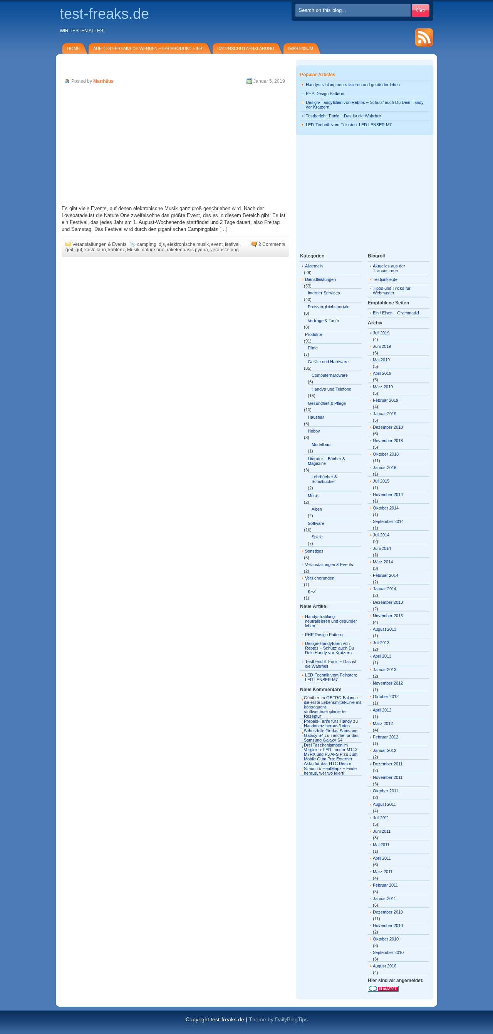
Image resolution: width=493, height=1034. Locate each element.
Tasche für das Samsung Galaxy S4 (331, 737)
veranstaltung (224, 249)
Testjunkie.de (385, 279)
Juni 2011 (382, 831)
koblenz (116, 249)
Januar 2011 (384, 898)
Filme (313, 348)
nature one (153, 249)
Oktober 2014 (386, 508)
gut (78, 249)
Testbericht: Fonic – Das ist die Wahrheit (343, 116)
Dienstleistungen (320, 279)
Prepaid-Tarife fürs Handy (328, 721)
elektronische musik (188, 244)
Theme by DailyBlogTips (278, 1019)
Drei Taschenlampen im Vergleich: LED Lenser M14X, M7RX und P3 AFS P (331, 750)
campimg (146, 244)
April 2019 (382, 373)
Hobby (314, 431)
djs (162, 244)
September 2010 (388, 952)
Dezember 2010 (388, 912)
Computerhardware (330, 375)
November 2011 (387, 777)
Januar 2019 (384, 413)
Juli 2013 (381, 642)
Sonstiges (314, 551)
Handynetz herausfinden (327, 725)
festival (232, 244)
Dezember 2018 (388, 427)
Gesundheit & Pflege (327, 403)
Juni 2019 (382, 346)
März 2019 (383, 386)
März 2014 (383, 562)
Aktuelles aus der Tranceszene (389, 268)
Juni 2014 (382, 548)
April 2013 (382, 656)
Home (73, 48)
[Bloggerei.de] (383, 990)
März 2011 (382, 871)
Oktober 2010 (386, 939)
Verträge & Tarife (323, 320)
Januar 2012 (384, 750)
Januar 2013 (384, 669)
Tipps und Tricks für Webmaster (392, 290)
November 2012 (388, 683)
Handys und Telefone (331, 389)
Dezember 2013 (388, 602)
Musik (133, 249)
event (217, 244)
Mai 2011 (381, 844)
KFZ (312, 591)
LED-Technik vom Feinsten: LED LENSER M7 (349, 124)
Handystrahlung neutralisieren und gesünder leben (353, 84)
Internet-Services (324, 293)
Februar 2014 (385, 575)
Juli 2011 (381, 817)
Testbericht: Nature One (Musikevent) (111, 70)
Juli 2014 (381, 535)
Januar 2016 (384, 467)
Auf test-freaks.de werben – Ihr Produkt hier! (148, 48)
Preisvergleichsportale (328, 306)
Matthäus (103, 81)
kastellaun (95, 249)
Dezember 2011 (387, 764)
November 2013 (388, 615)
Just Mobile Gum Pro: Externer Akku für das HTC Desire (330, 759)
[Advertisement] (175, 145)
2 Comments (271, 244)
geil (69, 249)
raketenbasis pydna (187, 249)
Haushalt (316, 417)
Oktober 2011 (385, 790)
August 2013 (384, 629)
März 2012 (383, 723)
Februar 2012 (385, 737)
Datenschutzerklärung (246, 48)
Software (316, 523)
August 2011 (384, 804)
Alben (317, 509)
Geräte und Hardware (328, 361)
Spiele (317, 537)
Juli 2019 (381, 333)
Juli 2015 (381, 481)
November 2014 (388, 494)
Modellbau (321, 444)
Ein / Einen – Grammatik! (396, 313)
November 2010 (388, 925)
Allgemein (314, 266)
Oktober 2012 (386, 696)
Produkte (313, 334)
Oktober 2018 (386, 454)
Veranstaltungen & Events (99, 244)
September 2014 (388, 521)
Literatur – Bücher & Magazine (326, 461)
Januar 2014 (384, 588)
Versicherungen (319, 578)
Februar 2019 (385, 400)
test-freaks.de (104, 14)
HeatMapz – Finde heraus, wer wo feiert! (330, 770)
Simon (309, 768)
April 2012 (382, 710)
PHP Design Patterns (325, 93)
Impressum (300, 48)
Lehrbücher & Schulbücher (324, 479)
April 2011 (382, 858)
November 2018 (388, 440)
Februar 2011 (385, 885)
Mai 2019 (381, 359)
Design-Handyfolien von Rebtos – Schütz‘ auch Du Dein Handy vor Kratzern (329, 648)
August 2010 (384, 966)
